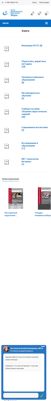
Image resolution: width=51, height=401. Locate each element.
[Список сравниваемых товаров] (32, 15)
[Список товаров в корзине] (47, 15)
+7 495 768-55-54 (11, 2)
